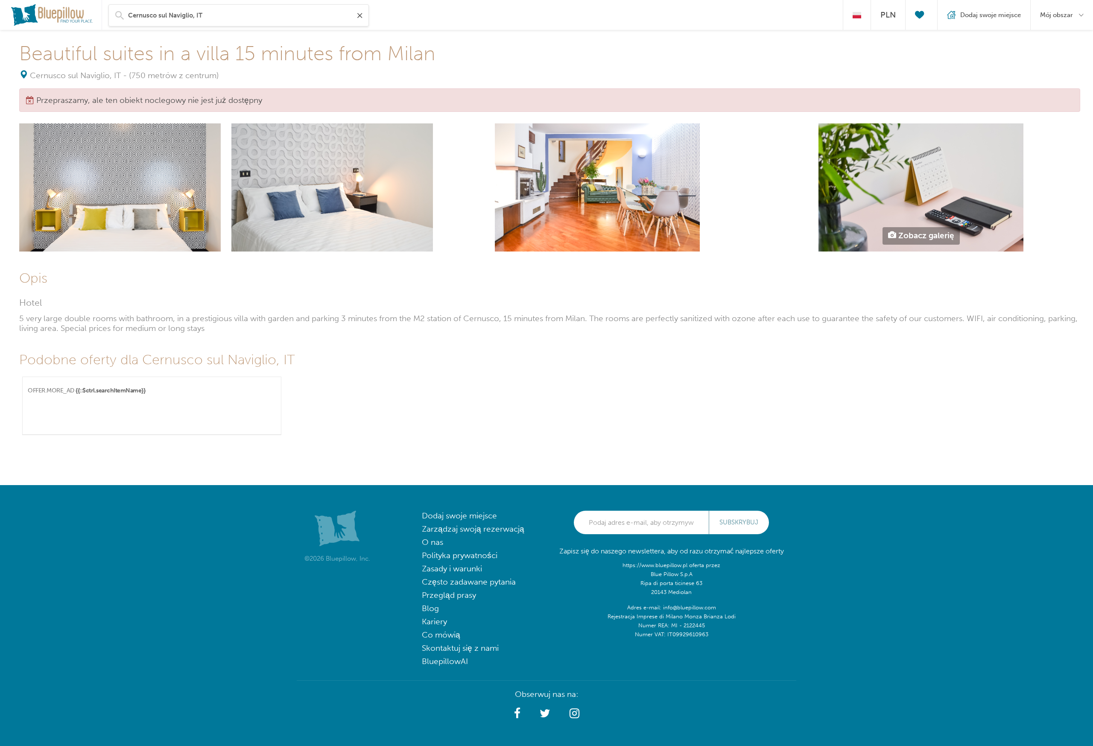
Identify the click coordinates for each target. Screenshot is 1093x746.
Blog (430, 608)
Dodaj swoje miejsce (459, 516)
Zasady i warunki (452, 568)
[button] (517, 713)
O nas (432, 542)
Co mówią (441, 635)
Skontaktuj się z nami (460, 648)
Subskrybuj (738, 522)
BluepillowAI (445, 661)
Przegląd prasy (449, 595)
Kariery (434, 621)
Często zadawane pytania (469, 582)
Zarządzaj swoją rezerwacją (473, 529)
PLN (888, 15)
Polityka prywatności (459, 555)
